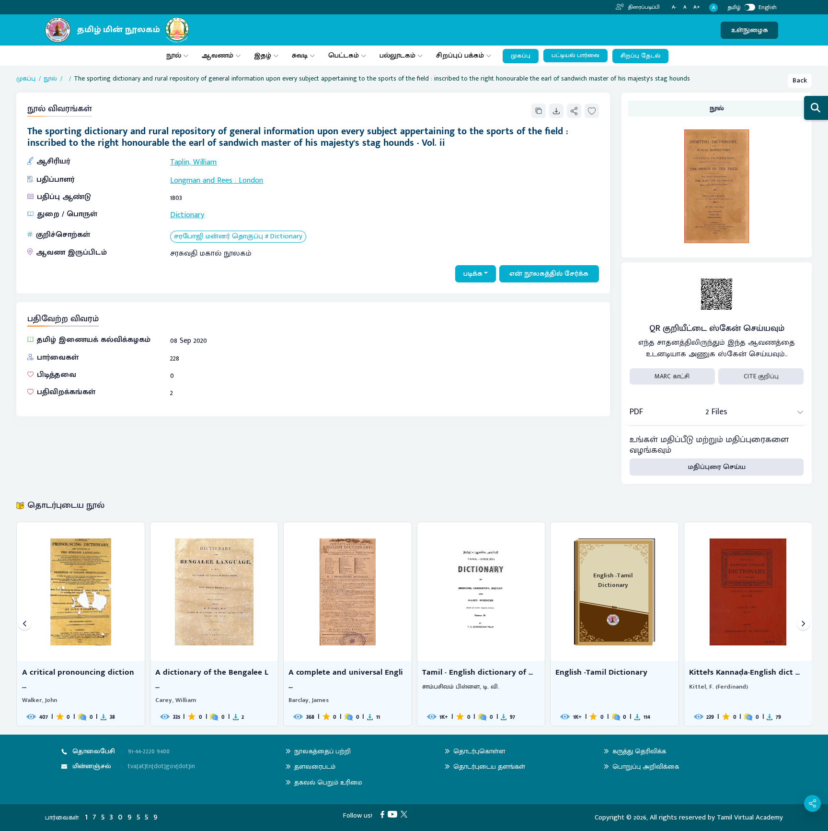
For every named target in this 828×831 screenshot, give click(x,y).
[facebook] (384, 814)
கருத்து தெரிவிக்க (639, 751)
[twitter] (406, 814)
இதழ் (262, 55)
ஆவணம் (218, 55)
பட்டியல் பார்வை (575, 55)
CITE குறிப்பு (761, 376)
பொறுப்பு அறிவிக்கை (645, 766)
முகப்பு (520, 56)
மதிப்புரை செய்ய (717, 467)
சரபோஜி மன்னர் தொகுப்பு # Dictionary (238, 236)
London (251, 180)
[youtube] (394, 814)
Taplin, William (193, 162)
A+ (696, 7)
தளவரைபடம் (314, 766)
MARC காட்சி (672, 376)
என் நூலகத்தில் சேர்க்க (548, 274)
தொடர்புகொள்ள (479, 751)
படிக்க (473, 274)
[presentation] (24, 624)
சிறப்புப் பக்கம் (460, 55)
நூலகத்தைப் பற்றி (322, 751)
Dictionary (187, 215)
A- (674, 7)
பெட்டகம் (343, 55)
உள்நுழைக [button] (749, 30)
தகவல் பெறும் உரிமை (328, 782)
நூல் (173, 55)
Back (800, 80)
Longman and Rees (201, 180)
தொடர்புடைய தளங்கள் (489, 766)
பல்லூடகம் (397, 55)
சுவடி (300, 55)
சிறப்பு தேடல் (640, 56)
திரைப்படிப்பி (643, 7)
